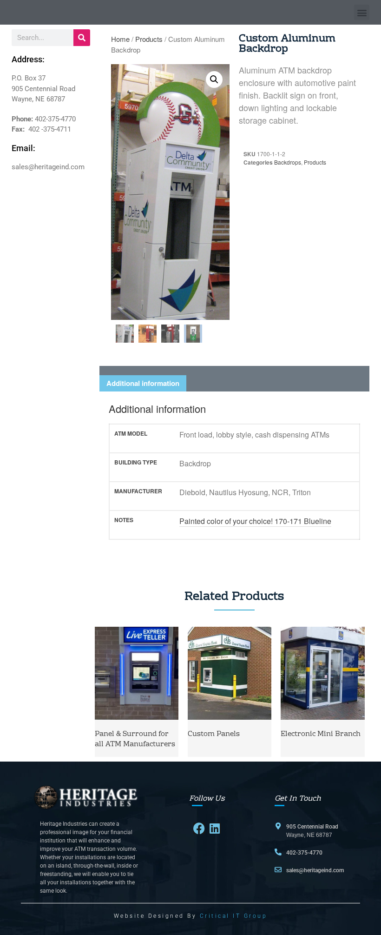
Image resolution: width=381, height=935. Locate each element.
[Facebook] (199, 828)
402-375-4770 (304, 852)
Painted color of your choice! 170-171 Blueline (255, 521)
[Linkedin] (215, 828)
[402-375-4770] (278, 852)
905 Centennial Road (312, 826)
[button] (361, 12)
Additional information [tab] (142, 383)
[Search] (81, 37)
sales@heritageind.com (315, 870)
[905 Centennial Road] (278, 825)
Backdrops (287, 162)
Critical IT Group (234, 916)
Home (120, 39)
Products (149, 39)
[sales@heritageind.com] (278, 869)
